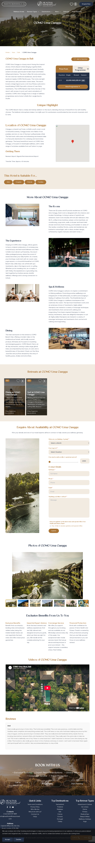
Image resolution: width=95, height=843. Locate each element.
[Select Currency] (75, 3)
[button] (86, 4)
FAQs (35, 816)
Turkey (60, 821)
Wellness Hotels (18, 11)
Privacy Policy (35, 807)
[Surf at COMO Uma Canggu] (37, 396)
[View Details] (22, 381)
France (60, 814)
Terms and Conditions (35, 804)
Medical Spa (85, 814)
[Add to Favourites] (18, 380)
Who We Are (35, 809)
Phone (51, 478)
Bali (18, 52)
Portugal (60, 819)
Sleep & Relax (85, 816)
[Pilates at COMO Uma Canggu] (15, 396)
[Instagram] (10, 807)
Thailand (60, 807)
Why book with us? (35, 812)
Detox (85, 809)
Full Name (52, 470)
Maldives (60, 809)
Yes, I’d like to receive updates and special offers (66, 526)
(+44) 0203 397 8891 (10, 814)
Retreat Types (32, 11)
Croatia (60, 816)
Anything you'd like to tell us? (58, 496)
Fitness (84, 812)
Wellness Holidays (85, 819)
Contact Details (55, 467)
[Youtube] (13, 807)
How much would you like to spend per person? (63, 457)
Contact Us (35, 814)
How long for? (53, 448)
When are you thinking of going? (59, 439)
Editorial (66, 11)
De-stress (84, 807)
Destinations (46, 11)
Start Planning (77, 11)
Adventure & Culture (85, 804)
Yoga (85, 821)
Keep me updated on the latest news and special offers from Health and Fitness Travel (68, 522)
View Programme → (72, 86)
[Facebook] (7, 807)
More (57, 11)
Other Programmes (82, 69)
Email (51, 487)
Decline (18, 839)
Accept (7, 839)
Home (8, 52)
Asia (13, 52)
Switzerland (60, 804)
